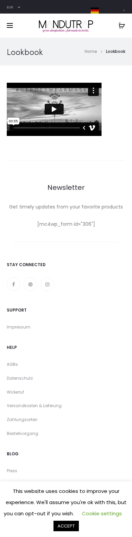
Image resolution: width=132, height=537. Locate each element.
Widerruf (15, 392)
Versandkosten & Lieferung (34, 406)
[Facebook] (13, 284)
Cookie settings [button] (102, 513)
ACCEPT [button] (66, 526)
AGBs (12, 364)
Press (12, 471)
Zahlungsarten (22, 419)
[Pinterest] (30, 284)
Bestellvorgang (22, 433)
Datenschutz (20, 378)
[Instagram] (47, 284)
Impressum (18, 327)
